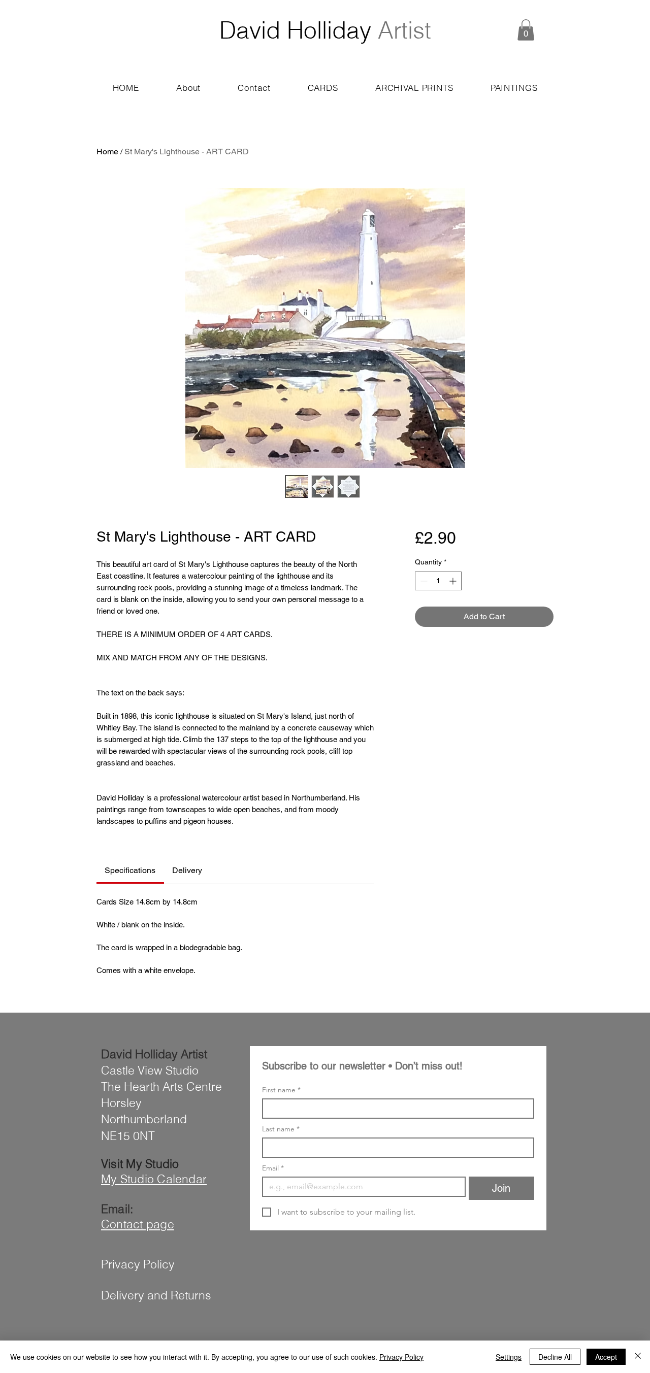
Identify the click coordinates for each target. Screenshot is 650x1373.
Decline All (555, 1357)
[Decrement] (422, 581)
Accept (606, 1357)
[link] (130, 870)
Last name (281, 1129)
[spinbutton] (438, 581)
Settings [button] (509, 1357)
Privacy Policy (401, 1357)
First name (281, 1090)
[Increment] (453, 581)
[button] (526, 30)
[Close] (638, 1357)
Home (107, 151)
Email (273, 1168)
